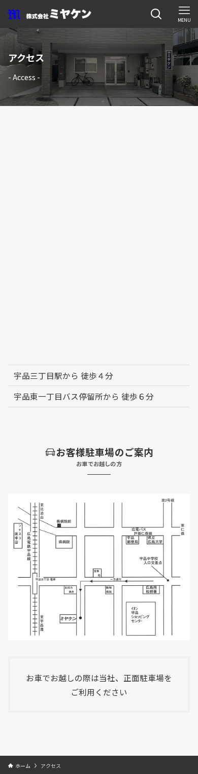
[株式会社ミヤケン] (48, 14)
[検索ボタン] (156, 14)
